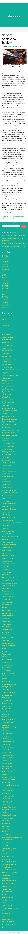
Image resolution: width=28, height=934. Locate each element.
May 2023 (4, 293)
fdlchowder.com (6, 804)
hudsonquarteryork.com (8, 856)
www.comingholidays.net (8, 571)
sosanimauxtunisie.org (7, 394)
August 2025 (5, 266)
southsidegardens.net (7, 844)
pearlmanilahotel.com (7, 390)
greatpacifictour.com (7, 702)
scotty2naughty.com (7, 625)
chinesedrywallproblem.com (9, 685)
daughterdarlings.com (7, 341)
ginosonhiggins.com (7, 669)
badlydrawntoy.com (7, 763)
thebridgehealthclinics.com (9, 748)
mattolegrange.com (7, 659)
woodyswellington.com (8, 852)
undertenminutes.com (7, 350)
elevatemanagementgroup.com (10, 896)
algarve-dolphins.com (7, 666)
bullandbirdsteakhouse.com (9, 808)
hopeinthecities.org (7, 557)
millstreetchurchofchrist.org (9, 883)
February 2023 (5, 298)
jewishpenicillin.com (7, 519)
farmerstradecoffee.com (8, 756)
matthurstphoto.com (7, 877)
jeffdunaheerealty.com (7, 782)
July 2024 (4, 271)
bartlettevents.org (6, 415)
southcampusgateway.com (8, 404)
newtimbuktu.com (6, 355)
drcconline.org (5, 711)
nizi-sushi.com (5, 650)
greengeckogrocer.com (8, 506)
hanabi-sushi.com (6, 825)
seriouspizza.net (6, 732)
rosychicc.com (5, 552)
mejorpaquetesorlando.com (9, 491)
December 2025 (5, 260)
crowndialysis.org (6, 514)
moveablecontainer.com (8, 416)
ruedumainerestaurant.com (8, 617)
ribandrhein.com (6, 527)
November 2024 (5, 269)
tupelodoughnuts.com (7, 486)
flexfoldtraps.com (6, 787)
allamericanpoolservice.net (8, 517)
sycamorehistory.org (7, 834)
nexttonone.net (6, 768)
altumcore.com (6, 735)
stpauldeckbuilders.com (8, 797)
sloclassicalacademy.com (8, 587)
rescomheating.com (7, 918)
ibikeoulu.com (5, 633)
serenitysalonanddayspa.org (9, 345)
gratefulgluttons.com (7, 558)
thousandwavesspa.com (8, 705)
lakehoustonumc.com (7, 765)
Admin (19, 46)
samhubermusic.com (7, 926)
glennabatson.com (6, 590)
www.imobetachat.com (8, 760)
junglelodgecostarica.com (8, 661)
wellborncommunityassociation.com (11, 407)
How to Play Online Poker (7, 218)
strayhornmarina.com (7, 591)
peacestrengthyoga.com (8, 784)
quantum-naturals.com (7, 871)
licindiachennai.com (7, 339)
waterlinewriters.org (7, 749)
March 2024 (4, 277)
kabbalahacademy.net (7, 497)
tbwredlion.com (6, 868)
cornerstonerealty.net (7, 836)
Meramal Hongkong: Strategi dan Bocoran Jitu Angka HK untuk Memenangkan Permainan (14, 244)
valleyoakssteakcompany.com (9, 721)
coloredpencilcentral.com (8, 451)
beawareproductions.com (8, 629)
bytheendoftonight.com (8, 555)
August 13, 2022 (12, 46)
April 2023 (4, 295)
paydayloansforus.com (7, 364)
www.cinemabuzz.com (7, 830)
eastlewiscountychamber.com (9, 584)
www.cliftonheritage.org (8, 811)
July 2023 (4, 290)
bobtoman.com (6, 393)
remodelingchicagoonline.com (9, 814)
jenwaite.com (5, 894)
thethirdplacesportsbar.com (9, 849)
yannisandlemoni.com (7, 476)
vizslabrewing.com (6, 473)
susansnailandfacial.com (8, 773)
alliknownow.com (6, 582)
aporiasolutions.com (7, 743)
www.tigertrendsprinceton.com (10, 776)
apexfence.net (5, 927)
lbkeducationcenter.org (8, 532)
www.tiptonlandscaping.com (9, 817)
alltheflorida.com (6, 879)
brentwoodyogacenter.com (9, 815)
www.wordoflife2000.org (8, 462)
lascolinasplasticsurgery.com (9, 809)
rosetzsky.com (5, 618)
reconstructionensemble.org (9, 692)
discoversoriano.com (7, 568)
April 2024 (4, 276)
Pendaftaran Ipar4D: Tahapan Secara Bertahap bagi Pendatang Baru (13, 247)
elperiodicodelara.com (7, 336)
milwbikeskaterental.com (8, 674)
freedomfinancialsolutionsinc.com (10, 785)
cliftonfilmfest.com (7, 453)
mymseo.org (5, 910)
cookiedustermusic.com (8, 691)
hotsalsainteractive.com (8, 344)
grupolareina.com (6, 418)
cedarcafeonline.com (7, 347)
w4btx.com (5, 494)
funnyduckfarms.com (7, 893)
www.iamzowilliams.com (8, 839)
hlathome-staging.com (7, 508)
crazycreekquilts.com (7, 598)
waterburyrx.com (6, 715)
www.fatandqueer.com (7, 792)
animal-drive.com (6, 737)
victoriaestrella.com (7, 703)
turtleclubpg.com (6, 700)
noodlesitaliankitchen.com (8, 377)
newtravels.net (5, 363)
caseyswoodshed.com (7, 722)
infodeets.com (5, 342)
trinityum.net (5, 845)
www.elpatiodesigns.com (8, 855)
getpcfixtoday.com (7, 383)
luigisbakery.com (6, 823)
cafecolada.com (6, 566)
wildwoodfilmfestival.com (8, 409)
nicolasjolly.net (6, 609)
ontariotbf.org (5, 372)
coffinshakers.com (6, 634)
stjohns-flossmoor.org (7, 688)
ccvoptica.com (5, 820)
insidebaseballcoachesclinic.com (10, 880)
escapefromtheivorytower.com (10, 442)
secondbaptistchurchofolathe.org (10, 909)
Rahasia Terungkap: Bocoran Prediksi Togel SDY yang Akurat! (14, 236)
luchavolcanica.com (7, 696)
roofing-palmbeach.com (8, 446)
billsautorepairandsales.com (9, 869)
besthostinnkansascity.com (8, 921)
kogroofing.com (6, 396)
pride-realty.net (6, 886)
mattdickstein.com (6, 762)
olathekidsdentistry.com (8, 487)
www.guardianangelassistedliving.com (11, 863)
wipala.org (4, 549)
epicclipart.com (6, 388)
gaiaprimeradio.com (7, 653)
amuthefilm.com (6, 606)
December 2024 (5, 268)
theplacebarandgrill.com (8, 713)
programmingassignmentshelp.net (10, 360)
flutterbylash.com (6, 890)
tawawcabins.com (6, 465)
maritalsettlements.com (8, 672)
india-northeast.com (7, 445)
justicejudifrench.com (7, 637)
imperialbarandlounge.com (8, 454)
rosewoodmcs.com (6, 833)
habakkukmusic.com (7, 767)
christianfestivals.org (7, 662)
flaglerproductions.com (8, 593)
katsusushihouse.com (7, 614)
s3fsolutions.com (6, 439)
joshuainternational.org (8, 771)
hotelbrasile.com (6, 412)
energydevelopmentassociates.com (11, 435)
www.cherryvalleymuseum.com (9, 420)
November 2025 (5, 261)
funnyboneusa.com (6, 689)
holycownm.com (6, 697)
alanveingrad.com (6, 667)
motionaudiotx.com (7, 915)
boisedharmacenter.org (8, 546)
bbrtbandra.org (6, 385)
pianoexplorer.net (6, 842)
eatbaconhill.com (6, 358)
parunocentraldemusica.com (9, 861)
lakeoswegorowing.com (8, 904)
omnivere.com (5, 352)
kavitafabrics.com (6, 694)
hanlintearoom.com (7, 891)
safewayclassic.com (7, 368)
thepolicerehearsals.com (8, 580)
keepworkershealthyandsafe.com (10, 375)
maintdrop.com (6, 391)
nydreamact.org (6, 379)
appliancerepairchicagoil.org (9, 371)
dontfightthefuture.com (8, 448)
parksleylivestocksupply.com (9, 544)
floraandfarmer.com (7, 437)
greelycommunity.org (7, 615)
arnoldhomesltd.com (7, 450)
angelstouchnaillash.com (8, 495)
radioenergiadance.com (8, 399)
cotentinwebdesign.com (8, 421)
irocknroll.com (5, 461)
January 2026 (5, 258)
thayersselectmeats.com (8, 741)
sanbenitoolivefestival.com (9, 563)
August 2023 (5, 288)
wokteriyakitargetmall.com (9, 509)
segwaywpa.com (6, 744)
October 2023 (5, 285)
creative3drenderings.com (8, 754)
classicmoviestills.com (7, 565)
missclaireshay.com (6, 333)
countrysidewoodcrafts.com (9, 369)
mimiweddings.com (6, 920)
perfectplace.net (6, 535)
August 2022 (5, 307)
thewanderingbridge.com (8, 639)
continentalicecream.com (8, 596)
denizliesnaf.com (6, 726)
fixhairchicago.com (6, 724)
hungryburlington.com (7, 644)
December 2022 (5, 301)
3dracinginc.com (6, 576)
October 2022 (5, 304)
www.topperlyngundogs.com (9, 779)
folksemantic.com (6, 467)
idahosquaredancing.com (8, 464)
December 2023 (5, 282)
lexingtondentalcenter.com (9, 511)
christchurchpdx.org (7, 601)
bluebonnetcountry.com (8, 386)
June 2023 (4, 291)
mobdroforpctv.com (7, 560)
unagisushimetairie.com (8, 380)
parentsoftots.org (6, 752)
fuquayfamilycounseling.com (9, 905)
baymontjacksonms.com (8, 675)
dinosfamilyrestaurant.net (8, 429)
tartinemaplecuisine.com (8, 647)
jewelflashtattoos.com (7, 382)
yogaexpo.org (5, 539)
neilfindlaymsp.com (7, 708)
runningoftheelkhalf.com (8, 781)
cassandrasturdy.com (7, 562)
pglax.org (4, 678)
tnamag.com (5, 738)
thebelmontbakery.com (8, 366)
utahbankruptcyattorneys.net (9, 459)
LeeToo (18, 932)
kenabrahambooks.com (8, 603)
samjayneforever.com (7, 875)
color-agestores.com (7, 547)
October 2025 (5, 263)
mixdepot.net (5, 831)
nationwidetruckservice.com (9, 699)
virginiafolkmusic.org (7, 524)
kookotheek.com (6, 401)
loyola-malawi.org (6, 550)
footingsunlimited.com (7, 798)
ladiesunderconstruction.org (9, 424)
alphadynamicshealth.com (8, 888)
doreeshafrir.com (6, 626)
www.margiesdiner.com (8, 803)
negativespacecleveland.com (9, 680)
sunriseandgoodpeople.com (9, 683)
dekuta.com (5, 828)
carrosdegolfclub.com (7, 434)
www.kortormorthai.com (8, 790)
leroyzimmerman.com (7, 897)
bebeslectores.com (7, 426)
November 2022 (5, 302)
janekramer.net (5, 648)
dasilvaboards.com (6, 588)
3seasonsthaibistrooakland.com (10, 536)
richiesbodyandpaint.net (8, 338)
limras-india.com (6, 334)
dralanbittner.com (6, 475)
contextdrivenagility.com (8, 631)
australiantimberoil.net (7, 427)
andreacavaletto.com (7, 543)
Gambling (9, 213)
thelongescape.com (7, 658)
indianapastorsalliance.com (8, 719)
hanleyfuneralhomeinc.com (8, 489)
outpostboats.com (6, 554)
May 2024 (4, 274)
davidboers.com (6, 759)
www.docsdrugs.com (7, 801)
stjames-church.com (7, 623)
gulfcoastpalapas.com (7, 746)
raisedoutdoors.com (7, 456)
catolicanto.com (6, 530)
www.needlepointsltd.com (8, 806)
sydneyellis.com (6, 513)
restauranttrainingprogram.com (9, 516)
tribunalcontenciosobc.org (8, 585)
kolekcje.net (5, 528)
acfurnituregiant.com (7, 349)
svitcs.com (4, 730)
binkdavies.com (6, 599)
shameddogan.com (6, 751)
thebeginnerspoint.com (8, 569)
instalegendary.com (7, 374)
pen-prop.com (5, 774)
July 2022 (4, 309)
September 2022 (6, 306)
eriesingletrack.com (7, 481)
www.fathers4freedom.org (8, 778)
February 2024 (5, 279)
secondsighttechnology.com (9, 503)
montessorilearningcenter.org (9, 872)
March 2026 (4, 255)
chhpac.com (5, 912)
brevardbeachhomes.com (8, 440)
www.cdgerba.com (6, 860)
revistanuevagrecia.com (8, 621)
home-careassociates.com (8, 541)
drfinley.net (5, 899)
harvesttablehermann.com (8, 432)
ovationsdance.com (7, 525)
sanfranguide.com (6, 573)
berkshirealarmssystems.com (9, 472)
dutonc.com (5, 656)
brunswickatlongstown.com (9, 645)
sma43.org (4, 812)
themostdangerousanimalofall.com (10, 579)
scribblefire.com (6, 538)
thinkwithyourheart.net (8, 457)
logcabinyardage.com (7, 757)
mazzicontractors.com (7, 847)
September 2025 (6, 265)
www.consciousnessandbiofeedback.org (12, 838)
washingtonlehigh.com (7, 822)
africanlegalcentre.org (7, 612)
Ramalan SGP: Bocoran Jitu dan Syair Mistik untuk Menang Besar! (13, 239)
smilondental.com (6, 498)
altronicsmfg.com (6, 356)
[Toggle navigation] (3, 2)
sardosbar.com (5, 468)
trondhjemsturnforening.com (9, 864)
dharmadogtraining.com (8, 913)
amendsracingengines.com (8, 789)
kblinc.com (4, 480)
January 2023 (5, 299)
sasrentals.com (5, 502)
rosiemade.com (6, 484)
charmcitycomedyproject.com (9, 628)
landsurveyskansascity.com (8, 795)
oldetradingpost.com (7, 423)
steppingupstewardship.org (9, 819)
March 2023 (4, 296)
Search (3, 224)
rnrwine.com (5, 902)
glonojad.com (5, 620)
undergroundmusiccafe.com (9, 924)
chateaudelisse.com (7, 405)
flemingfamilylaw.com (7, 901)
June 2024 (4, 273)
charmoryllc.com (6, 574)
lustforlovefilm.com (7, 607)
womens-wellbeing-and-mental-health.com (13, 522)
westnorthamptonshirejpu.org (9, 410)
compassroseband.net (7, 733)
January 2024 (5, 280)
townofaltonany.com (7, 677)
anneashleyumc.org (6, 793)
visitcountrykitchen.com (8, 664)
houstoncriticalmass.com (8, 577)
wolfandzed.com (6, 827)
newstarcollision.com (7, 500)
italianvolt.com (6, 470)
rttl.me (3, 916)
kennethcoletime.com (7, 642)
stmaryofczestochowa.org (8, 636)
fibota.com (5, 858)
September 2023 (6, 287)
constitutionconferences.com (9, 727)
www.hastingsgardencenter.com (10, 841)
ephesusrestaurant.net (7, 850)
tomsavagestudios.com (8, 521)
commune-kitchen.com (7, 604)
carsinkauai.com (6, 882)
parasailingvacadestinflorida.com (10, 885)
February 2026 (5, 257)
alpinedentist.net (6, 398)
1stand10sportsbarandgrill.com (9, 492)
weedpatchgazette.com (8, 478)
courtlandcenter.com (7, 707)
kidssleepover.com (6, 361)
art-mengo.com (6, 651)
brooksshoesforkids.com (8, 740)
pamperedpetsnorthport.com (9, 483)
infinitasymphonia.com (7, 610)
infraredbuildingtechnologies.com (10, 431)
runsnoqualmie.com (7, 800)
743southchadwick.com (8, 443)
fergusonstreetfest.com (8, 874)
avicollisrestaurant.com (8, 710)
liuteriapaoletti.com (7, 681)
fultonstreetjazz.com (7, 413)
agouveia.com (5, 907)
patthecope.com (6, 729)
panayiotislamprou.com (8, 402)
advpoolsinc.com (6, 716)
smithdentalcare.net (7, 923)
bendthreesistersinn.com (8, 686)
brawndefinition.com (7, 595)
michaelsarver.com (6, 505)
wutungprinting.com (7, 670)
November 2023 (5, 284)
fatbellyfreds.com (6, 853)
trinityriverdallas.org (7, 533)
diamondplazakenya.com (8, 866)
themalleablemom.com (7, 640)
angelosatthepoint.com (8, 718)
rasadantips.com (6, 353)
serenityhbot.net (6, 770)
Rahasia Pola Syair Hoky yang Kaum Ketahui (11, 242)
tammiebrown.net (6, 655)
